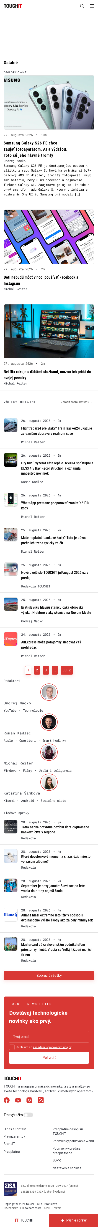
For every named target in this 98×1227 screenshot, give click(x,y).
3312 (67, 670)
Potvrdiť (49, 1057)
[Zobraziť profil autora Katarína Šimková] (49, 782)
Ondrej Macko (15, 161)
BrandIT (9, 1144)
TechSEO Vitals (52, 1208)
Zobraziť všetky (49, 975)
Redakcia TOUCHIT (35, 586)
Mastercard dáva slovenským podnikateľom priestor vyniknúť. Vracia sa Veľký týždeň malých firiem (57, 949)
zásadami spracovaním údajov (52, 1047)
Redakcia (28, 838)
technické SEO (15, 1208)
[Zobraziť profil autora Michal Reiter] (49, 752)
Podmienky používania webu (73, 1141)
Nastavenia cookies (67, 1168)
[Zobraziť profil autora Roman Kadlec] (49, 722)
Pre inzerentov (14, 1136)
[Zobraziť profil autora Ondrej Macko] (49, 692)
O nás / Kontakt (15, 1129)
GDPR (57, 1160)
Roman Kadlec (32, 481)
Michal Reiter (15, 289)
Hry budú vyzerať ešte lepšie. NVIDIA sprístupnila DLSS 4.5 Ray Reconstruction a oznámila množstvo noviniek (57, 468)
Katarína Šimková (22, 793)
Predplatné (12, 1152)
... (55, 670)
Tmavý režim (13, 1115)
